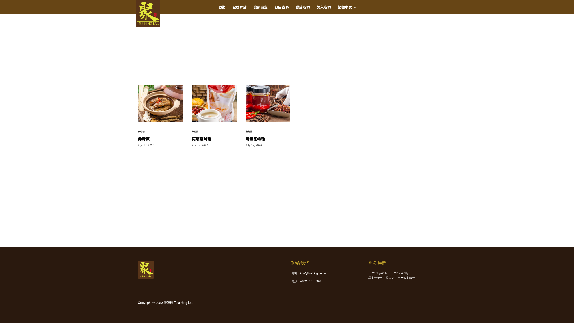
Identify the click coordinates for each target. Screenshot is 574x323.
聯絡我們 (303, 6)
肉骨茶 (144, 138)
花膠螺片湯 (201, 138)
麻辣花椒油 (255, 138)
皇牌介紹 (239, 6)
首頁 (222, 6)
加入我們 (324, 6)
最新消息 (260, 6)
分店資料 (281, 6)
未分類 (141, 131)
